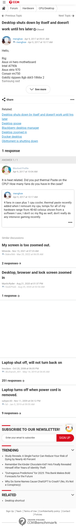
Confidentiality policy (49, 511)
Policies (38, 514)
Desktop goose (11, 123)
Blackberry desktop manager (20, 128)
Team (19, 511)
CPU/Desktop (46, 8)
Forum (14, 8)
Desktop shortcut (15, 500)
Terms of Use (30, 511)
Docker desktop (12, 136)
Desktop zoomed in (14, 132)
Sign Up (10, 511)
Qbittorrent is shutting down (20, 141)
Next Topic (65, 15)
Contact (66, 511)
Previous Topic (13, 15)
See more (40, 89)
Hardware (28, 8)
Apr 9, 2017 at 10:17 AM (40, 42)
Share (9, 99)
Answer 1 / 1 (10, 159)
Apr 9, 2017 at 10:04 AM (25, 171)
